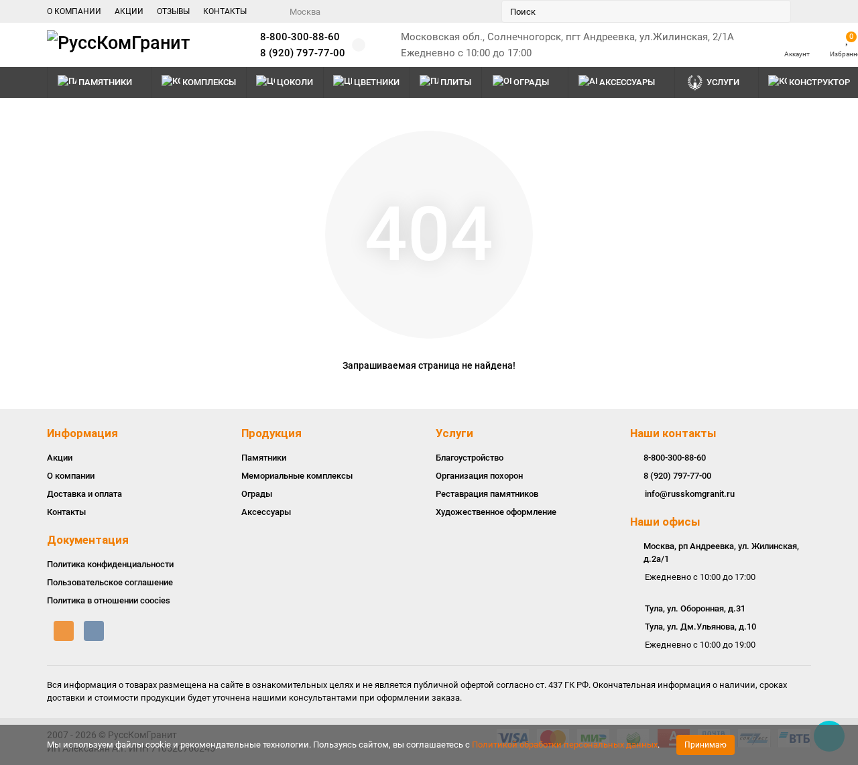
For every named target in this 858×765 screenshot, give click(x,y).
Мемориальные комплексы (297, 476)
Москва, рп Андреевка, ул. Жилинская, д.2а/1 (721, 552)
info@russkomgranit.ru (690, 494)
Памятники (105, 82)
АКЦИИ (129, 11)
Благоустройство (469, 458)
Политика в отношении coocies (108, 600)
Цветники (377, 82)
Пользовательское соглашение (110, 582)
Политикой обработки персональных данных (565, 745)
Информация (82, 433)
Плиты (455, 82)
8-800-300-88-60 (300, 37)
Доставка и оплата (84, 494)
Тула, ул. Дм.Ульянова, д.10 (700, 627)
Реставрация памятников (487, 494)
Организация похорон (479, 476)
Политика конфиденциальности (110, 564)
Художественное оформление (496, 512)
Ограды (531, 82)
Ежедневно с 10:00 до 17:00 (466, 53)
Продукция (271, 433)
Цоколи (295, 82)
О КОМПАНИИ (74, 11)
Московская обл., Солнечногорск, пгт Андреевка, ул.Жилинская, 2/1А (567, 37)
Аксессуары (627, 82)
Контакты (66, 512)
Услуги (723, 82)
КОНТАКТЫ (225, 11)
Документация (88, 539)
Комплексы (209, 82)
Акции (59, 458)
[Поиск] (776, 11)
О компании (71, 476)
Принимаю (705, 745)
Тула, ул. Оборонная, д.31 (695, 608)
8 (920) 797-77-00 (302, 53)
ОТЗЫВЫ (173, 11)
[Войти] (797, 39)
